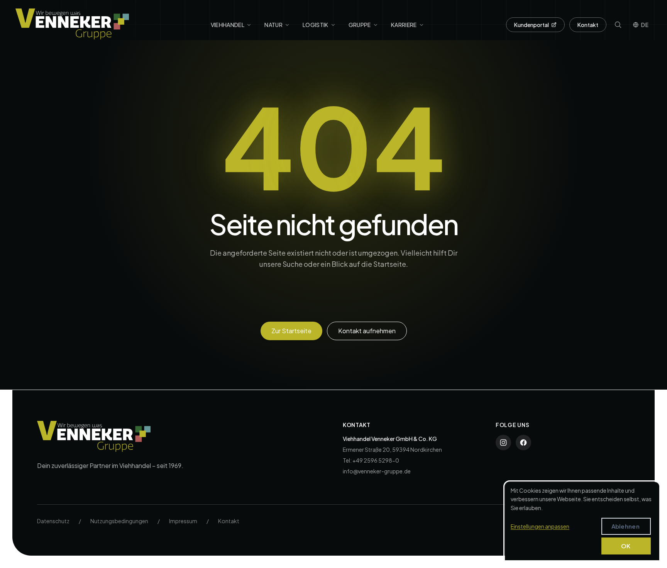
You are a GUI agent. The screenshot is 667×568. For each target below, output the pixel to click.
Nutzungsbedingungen (119, 520)
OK (626, 545)
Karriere (404, 24)
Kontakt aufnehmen (367, 331)
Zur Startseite (291, 331)
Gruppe (360, 24)
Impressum (183, 520)
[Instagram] (503, 442)
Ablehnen (625, 526)
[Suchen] (429, 303)
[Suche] (618, 25)
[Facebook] (523, 442)
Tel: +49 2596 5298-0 (371, 460)
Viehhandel (228, 24)
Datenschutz (53, 520)
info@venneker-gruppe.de (377, 471)
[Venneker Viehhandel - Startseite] (72, 23)
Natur (273, 24)
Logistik (315, 24)
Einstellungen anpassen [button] (540, 526)
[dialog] (582, 521)
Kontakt (587, 24)
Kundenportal (531, 24)
